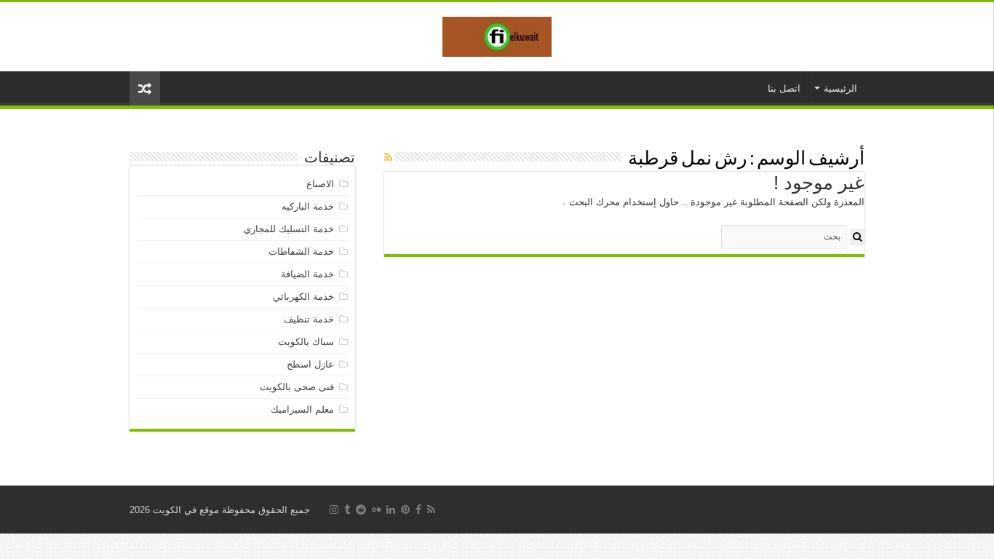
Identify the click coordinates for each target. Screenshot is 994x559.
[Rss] (431, 509)
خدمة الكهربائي (303, 296)
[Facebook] (418, 509)
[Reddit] (360, 509)
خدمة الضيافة (307, 274)
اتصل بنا (784, 88)
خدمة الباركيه (308, 206)
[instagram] (334, 509)
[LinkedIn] (391, 509)
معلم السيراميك (302, 409)
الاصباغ (320, 183)
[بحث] (857, 237)
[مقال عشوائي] (145, 88)
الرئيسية (840, 88)
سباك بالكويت (306, 341)
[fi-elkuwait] (497, 34)
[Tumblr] (347, 509)
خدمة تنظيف (309, 319)
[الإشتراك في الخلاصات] (388, 157)
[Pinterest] (405, 509)
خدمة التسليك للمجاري (289, 228)
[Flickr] (376, 509)
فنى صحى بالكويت (297, 386)
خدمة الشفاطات (301, 251)
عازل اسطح (310, 364)
